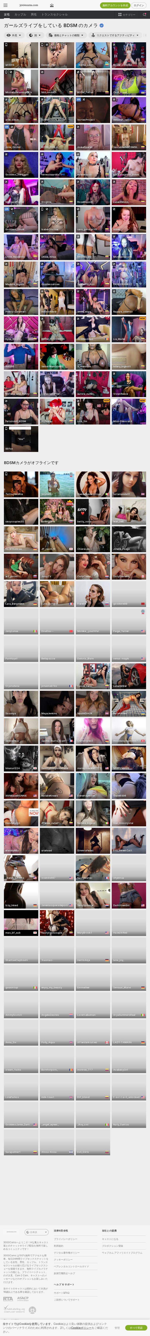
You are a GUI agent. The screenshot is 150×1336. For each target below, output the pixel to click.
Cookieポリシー (81, 1327)
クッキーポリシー (63, 1259)
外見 (14, 35)
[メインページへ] (28, 5)
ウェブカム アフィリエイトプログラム (122, 1252)
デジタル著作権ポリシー (67, 1252)
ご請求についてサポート (67, 1299)
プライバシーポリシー (65, 1239)
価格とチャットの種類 (66, 35)
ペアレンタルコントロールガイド (71, 1266)
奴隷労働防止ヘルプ (64, 1273)
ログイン (139, 5)
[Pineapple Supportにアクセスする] (33, 1310)
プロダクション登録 (112, 1245)
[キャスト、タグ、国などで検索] (144, 15)
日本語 (33, 1232)
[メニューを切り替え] (5, 5)
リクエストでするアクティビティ (116, 35)
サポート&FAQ (62, 1292)
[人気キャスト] (51, 5)
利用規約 (58, 1245)
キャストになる (110, 1239)
